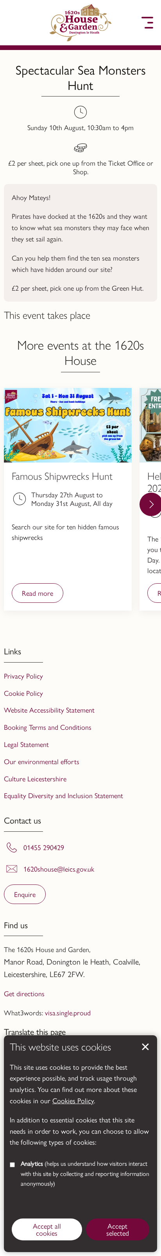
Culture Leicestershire (35, 778)
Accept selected (145, 1047)
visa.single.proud (68, 1012)
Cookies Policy (73, 1100)
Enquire (25, 894)
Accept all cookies (47, 1229)
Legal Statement (26, 744)
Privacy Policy (23, 676)
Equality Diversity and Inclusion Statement (63, 795)
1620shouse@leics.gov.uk (58, 869)
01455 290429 (43, 847)
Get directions (24, 993)
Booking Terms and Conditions (47, 727)
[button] (13, 22)
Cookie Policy (23, 693)
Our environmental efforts (41, 761)
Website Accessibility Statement (49, 710)
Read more (32, 595)
